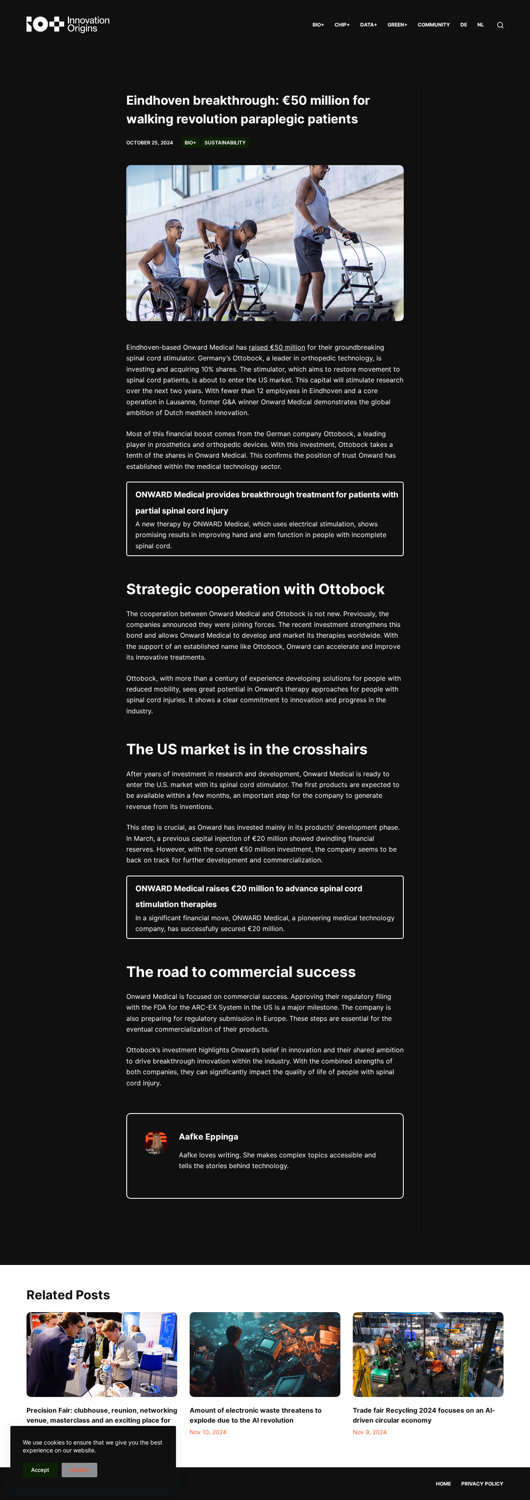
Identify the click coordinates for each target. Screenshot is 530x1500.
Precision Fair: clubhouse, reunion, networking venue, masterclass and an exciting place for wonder (101, 1420)
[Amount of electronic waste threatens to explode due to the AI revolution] (265, 1354)
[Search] (500, 25)
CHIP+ (342, 25)
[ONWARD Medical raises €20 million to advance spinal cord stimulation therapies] (265, 907)
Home (443, 1484)
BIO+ (318, 25)
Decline (79, 1469)
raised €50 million (277, 347)
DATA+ (368, 25)
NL (480, 25)
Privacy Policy (482, 1484)
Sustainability (225, 142)
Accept (40, 1469)
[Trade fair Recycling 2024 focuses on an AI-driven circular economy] (428, 1354)
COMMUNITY (434, 25)
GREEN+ (397, 25)
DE (463, 25)
